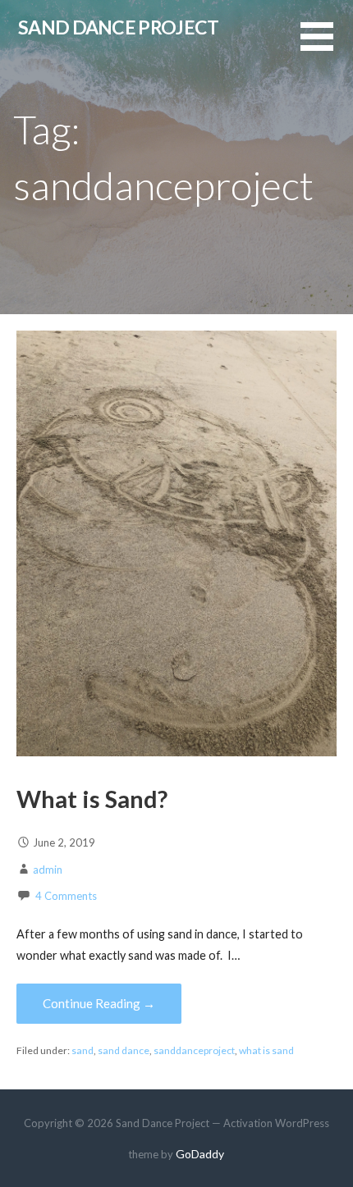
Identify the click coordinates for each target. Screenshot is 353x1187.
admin (47, 869)
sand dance (123, 1050)
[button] (326, 46)
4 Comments (66, 895)
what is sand (266, 1050)
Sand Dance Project (118, 27)
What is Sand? (91, 799)
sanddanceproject (194, 1050)
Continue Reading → (99, 1003)
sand (82, 1050)
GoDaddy (200, 1154)
